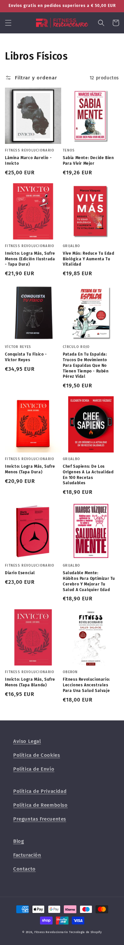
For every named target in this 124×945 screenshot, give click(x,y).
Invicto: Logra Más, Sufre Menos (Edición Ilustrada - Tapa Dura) (30, 259)
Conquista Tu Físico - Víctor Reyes (26, 357)
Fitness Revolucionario (51, 932)
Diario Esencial (20, 573)
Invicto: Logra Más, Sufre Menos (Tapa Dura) (30, 469)
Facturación (27, 855)
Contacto (24, 869)
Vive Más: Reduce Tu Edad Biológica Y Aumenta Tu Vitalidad (88, 259)
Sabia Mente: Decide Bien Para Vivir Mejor (88, 160)
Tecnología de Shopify (85, 932)
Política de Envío (33, 769)
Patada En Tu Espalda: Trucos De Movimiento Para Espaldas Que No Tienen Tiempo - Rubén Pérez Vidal (86, 365)
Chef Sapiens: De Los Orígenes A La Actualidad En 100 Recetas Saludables (88, 474)
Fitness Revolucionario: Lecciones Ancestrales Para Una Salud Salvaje (86, 685)
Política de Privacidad (39, 791)
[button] (8, 23)
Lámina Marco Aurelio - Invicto (28, 160)
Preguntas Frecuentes (39, 819)
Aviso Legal (27, 741)
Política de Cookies (36, 755)
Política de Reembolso (40, 805)
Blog (18, 841)
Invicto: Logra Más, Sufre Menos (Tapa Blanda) (30, 682)
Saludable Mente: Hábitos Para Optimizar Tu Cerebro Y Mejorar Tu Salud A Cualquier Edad (89, 581)
